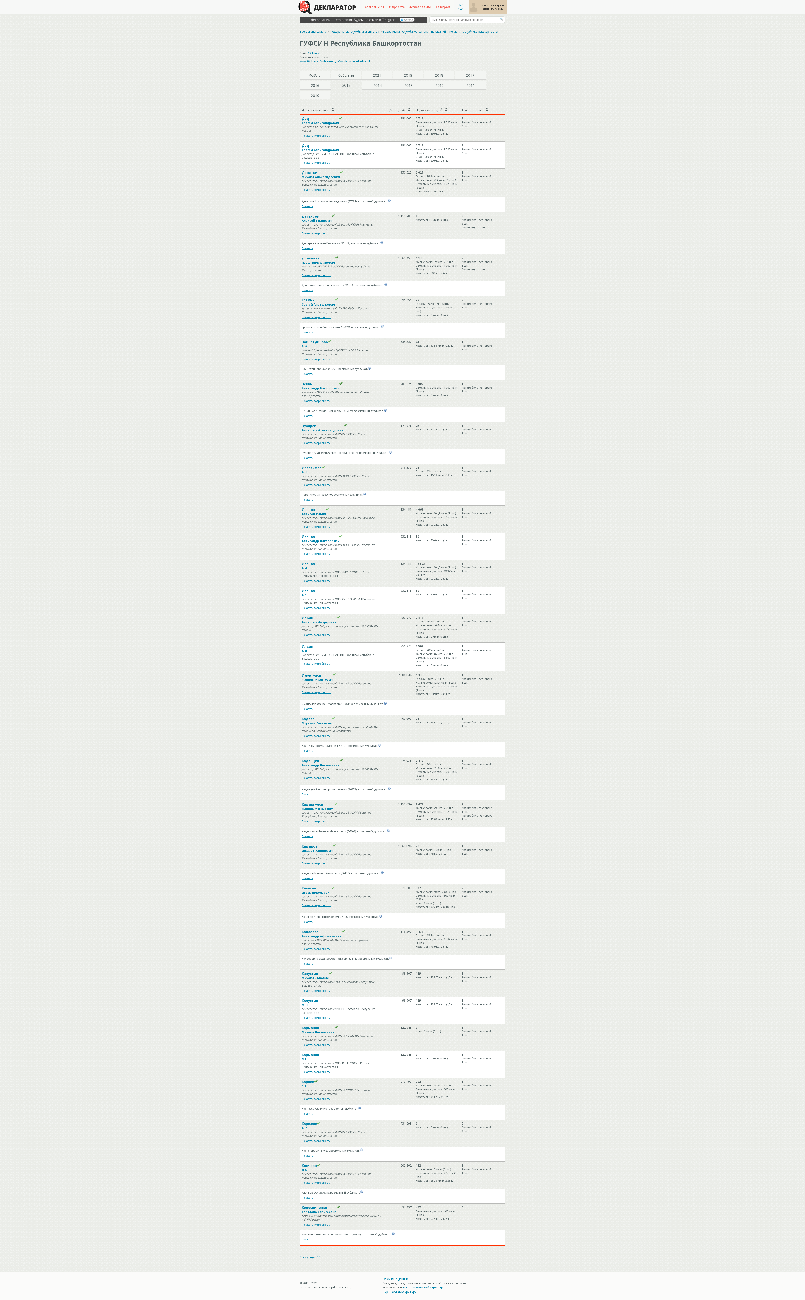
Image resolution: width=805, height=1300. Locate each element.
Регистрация (497, 5)
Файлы (315, 75)
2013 (408, 85)
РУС (460, 9)
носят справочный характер (423, 1287)
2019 (408, 75)
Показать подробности (316, 135)
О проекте (397, 7)
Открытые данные (396, 1279)
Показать (307, 206)
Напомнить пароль (492, 8)
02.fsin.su (314, 53)
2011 (470, 85)
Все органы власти (313, 32)
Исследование (420, 7)
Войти (485, 5)
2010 (315, 95)
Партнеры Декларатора (400, 1292)
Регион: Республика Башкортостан (474, 32)
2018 (439, 75)
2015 (346, 85)
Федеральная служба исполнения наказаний (414, 32)
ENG (460, 5)
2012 (439, 85)
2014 (377, 85)
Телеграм (442, 7)
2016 (315, 85)
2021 (377, 75)
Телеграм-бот (373, 7)
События (346, 75)
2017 (470, 75)
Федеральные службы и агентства (354, 32)
